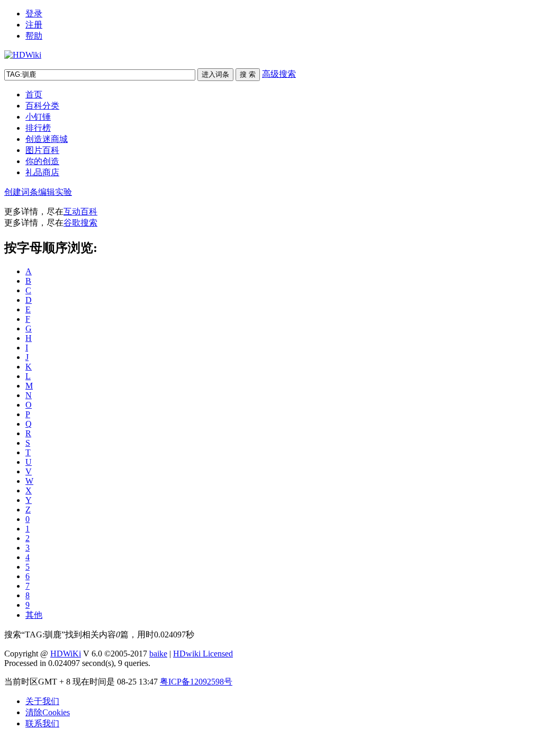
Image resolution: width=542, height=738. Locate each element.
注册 (33, 24)
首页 (33, 94)
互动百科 (80, 211)
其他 (33, 614)
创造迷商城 (46, 138)
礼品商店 (42, 172)
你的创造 (42, 161)
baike (158, 653)
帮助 (33, 35)
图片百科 (42, 150)
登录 (33, 13)
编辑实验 (55, 191)
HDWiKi (65, 653)
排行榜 (38, 127)
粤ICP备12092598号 (196, 681)
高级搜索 (279, 73)
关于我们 (42, 701)
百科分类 (42, 105)
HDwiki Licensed (203, 653)
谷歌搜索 (80, 222)
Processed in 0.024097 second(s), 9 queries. (77, 663)
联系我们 (42, 723)
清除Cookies (47, 712)
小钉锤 (38, 116)
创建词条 (21, 191)
